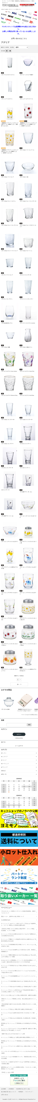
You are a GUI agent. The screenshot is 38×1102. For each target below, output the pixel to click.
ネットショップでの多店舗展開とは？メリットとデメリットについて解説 (18, 976)
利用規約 (20, 1091)
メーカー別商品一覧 (16, 9)
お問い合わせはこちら (19, 38)
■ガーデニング (5, 763)
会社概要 (3, 1089)
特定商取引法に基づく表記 (23, 1089)
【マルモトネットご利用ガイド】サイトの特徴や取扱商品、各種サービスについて (18, 912)
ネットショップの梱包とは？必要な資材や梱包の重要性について (17, 1037)
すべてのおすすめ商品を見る (30, 714)
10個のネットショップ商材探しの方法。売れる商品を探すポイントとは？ (18, 999)
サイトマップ (28, 1091)
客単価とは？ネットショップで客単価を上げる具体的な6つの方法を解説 (18, 1024)
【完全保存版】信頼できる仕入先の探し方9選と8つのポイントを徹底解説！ (18, 1005)
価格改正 (3, 770)
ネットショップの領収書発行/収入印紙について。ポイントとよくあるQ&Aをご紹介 (18, 945)
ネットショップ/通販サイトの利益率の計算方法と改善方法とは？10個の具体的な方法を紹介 (18, 940)
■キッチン (3, 753)
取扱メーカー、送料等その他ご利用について (12, 916)
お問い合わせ (4, 1094)
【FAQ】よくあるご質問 (7, 1072)
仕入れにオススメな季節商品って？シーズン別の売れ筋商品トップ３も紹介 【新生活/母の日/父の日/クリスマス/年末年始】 (18, 961)
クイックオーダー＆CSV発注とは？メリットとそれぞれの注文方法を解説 (18, 1052)
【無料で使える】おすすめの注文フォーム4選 (13, 1033)
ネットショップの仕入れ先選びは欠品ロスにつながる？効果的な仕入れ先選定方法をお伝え (18, 934)
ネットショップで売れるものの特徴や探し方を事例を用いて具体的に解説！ (18, 1019)
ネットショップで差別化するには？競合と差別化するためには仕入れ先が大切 (18, 966)
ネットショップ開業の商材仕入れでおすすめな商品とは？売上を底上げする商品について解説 (18, 955)
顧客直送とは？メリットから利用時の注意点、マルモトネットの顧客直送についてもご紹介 (18, 1068)
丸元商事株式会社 (5, 920)
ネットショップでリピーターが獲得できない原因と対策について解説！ (18, 1047)
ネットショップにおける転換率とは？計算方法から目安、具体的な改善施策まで (18, 950)
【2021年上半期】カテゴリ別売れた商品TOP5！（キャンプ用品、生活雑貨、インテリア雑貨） (18, 929)
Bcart (34, 1099)
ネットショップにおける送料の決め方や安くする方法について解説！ (17, 1013)
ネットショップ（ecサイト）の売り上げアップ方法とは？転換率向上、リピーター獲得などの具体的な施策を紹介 (18, 924)
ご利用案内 (11, 1089)
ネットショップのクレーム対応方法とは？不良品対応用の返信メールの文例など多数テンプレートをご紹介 (18, 990)
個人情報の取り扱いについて (8, 1091)
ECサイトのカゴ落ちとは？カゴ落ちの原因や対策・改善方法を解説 (18, 995)
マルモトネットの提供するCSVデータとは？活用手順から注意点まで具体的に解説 (18, 1062)
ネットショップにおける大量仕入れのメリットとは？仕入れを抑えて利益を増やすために (18, 971)
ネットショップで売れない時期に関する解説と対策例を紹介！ (17, 1009)
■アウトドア (4, 767)
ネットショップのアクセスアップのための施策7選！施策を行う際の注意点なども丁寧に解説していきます (18, 1029)
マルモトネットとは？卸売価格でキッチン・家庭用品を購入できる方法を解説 (18, 1057)
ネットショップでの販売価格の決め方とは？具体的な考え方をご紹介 (18, 982)
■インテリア (4, 756)
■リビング (3, 760)
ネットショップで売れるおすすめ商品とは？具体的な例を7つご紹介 (18, 986)
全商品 (2, 9)
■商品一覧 (8, 9)
